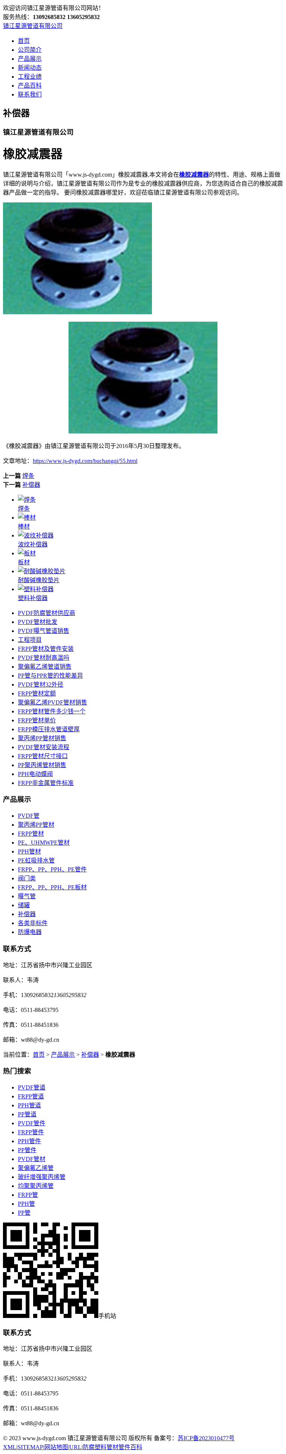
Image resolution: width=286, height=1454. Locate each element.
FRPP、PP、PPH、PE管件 (52, 869)
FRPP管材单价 (37, 720)
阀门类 (27, 878)
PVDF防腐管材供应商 (46, 613)
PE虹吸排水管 (36, 860)
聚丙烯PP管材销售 (42, 738)
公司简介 (30, 50)
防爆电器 (30, 932)
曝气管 (27, 896)
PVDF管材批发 (37, 622)
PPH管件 (29, 1141)
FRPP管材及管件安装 (46, 649)
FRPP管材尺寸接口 (43, 756)
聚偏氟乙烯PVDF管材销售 (52, 702)
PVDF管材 (31, 1159)
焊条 (28, 476)
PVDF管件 (31, 1123)
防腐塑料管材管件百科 (112, 1447)
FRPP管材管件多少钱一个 (52, 711)
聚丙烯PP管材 (36, 824)
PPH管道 (29, 1105)
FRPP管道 (31, 1096)
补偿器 (31, 485)
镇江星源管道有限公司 (33, 26)
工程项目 (30, 640)
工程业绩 (30, 76)
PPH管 (26, 1204)
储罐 (24, 905)
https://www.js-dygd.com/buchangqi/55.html (85, 461)
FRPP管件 (31, 1132)
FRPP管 (28, 1195)
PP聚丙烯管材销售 (42, 765)
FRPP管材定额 (37, 693)
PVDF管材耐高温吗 (43, 658)
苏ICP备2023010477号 (206, 1438)
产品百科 (30, 85)
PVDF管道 (31, 1087)
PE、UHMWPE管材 (44, 842)
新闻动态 (30, 67)
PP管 (24, 1212)
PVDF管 (28, 816)
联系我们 (30, 94)
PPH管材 (29, 851)
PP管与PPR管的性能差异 (50, 675)
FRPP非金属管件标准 (46, 783)
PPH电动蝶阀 (35, 774)
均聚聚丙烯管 (36, 1186)
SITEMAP (30, 1447)
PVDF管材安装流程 (43, 747)
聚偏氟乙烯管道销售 (45, 666)
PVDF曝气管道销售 (43, 631)
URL (75, 1447)
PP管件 (27, 1150)
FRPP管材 (31, 833)
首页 (24, 41)
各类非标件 (33, 923)
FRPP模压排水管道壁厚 (49, 729)
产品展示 (30, 59)
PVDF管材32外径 (40, 684)
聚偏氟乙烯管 (36, 1168)
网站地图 (56, 1447)
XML (9, 1447)
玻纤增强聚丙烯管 (42, 1177)
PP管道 (27, 1114)
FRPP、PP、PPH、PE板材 (52, 887)
